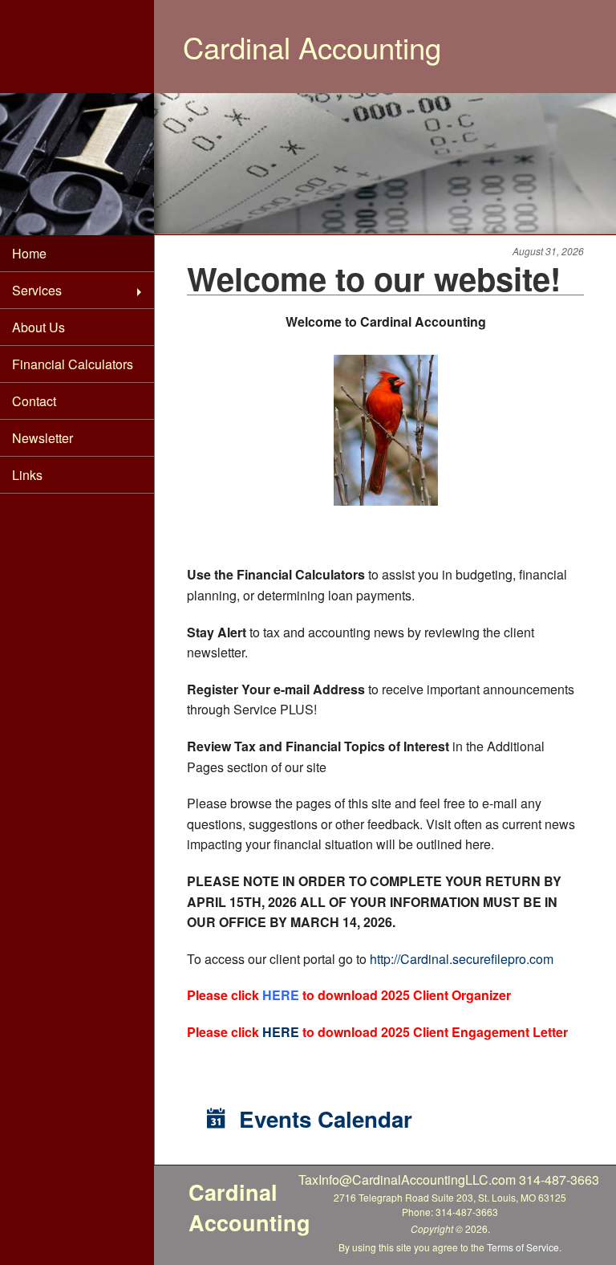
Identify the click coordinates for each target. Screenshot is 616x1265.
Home (29, 253)
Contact (34, 401)
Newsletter (42, 438)
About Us (38, 327)
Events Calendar (322, 1119)
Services (37, 290)
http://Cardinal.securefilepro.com (461, 959)
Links (27, 475)
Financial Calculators (72, 364)
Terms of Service (523, 1247)
